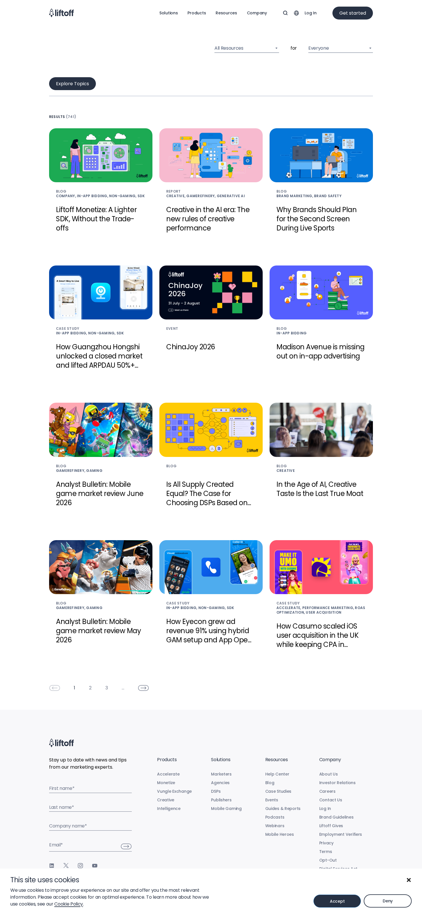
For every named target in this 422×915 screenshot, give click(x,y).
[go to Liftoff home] (61, 13)
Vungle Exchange (174, 791)
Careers (327, 791)
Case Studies (278, 791)
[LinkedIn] (51, 865)
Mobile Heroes (279, 834)
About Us (328, 774)
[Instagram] (80, 865)
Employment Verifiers (340, 834)
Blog (269, 783)
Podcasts (274, 817)
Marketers (221, 774)
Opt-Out (328, 860)
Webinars (274, 826)
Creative (165, 800)
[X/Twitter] (66, 865)
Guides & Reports (283, 808)
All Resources (228, 48)
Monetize (166, 783)
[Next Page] (143, 688)
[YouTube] (94, 865)
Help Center (277, 774)
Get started (352, 13)
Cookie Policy (68, 904)
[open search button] (285, 13)
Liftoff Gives (331, 826)
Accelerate (168, 774)
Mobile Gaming (226, 808)
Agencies (220, 783)
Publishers (221, 800)
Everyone (318, 48)
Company (257, 13)
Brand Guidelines (336, 817)
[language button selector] (296, 13)
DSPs (215, 791)
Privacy (326, 843)
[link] (54, 688)
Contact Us (330, 800)
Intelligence (169, 808)
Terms (325, 851)
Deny (388, 901)
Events (271, 800)
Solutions (168, 13)
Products (196, 13)
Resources (226, 13)
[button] (409, 880)
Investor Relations (337, 783)
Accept (337, 901)
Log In (310, 13)
